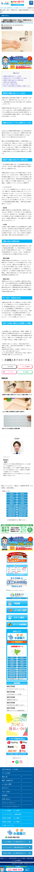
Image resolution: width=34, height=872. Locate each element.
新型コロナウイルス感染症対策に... (16, 710)
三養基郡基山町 (22, 506)
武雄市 (22, 498)
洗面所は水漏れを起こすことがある (12, 76)
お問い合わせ (6, 799)
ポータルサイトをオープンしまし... (16, 689)
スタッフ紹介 (6, 791)
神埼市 (22, 503)
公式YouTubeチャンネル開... (14, 694)
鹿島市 (11, 501)
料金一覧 (4, 777)
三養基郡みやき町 (22, 508)
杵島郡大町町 (11, 513)
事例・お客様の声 (7, 780)
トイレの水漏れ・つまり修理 (10, 810)
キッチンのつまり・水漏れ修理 (11, 814)
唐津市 (22, 493)
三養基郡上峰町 (12, 508)
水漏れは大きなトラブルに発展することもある (15, 78)
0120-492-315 (13, 837)
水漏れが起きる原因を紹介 (10, 82)
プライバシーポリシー (8, 803)
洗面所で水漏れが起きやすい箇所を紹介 (13, 80)
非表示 (17, 73)
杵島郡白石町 (11, 515)
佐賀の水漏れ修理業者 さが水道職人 (9, 8)
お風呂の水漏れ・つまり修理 (10, 818)
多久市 (22, 496)
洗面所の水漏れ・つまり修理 (10, 821)
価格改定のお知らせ (12, 699)
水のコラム (24, 8)
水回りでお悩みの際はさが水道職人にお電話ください (16, 86)
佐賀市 (11, 493)
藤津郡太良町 (22, 515)
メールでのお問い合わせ (17, 4)
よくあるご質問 (6, 784)
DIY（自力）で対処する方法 (10, 84)
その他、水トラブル (8, 825)
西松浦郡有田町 (22, 510)
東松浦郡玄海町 (12, 510)
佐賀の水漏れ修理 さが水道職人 (10, 769)
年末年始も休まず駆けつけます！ (16, 705)
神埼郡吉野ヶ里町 (11, 506)
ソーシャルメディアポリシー (10, 806)
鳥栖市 (11, 496)
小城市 (22, 501)
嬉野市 (11, 503)
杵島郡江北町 (22, 513)
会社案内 (4, 795)
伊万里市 (11, 498)
